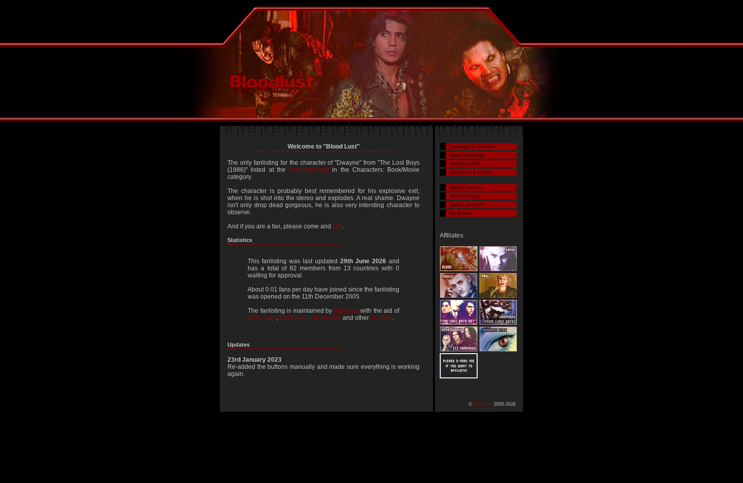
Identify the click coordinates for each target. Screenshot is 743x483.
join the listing (464, 196)
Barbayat (346, 310)
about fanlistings (467, 155)
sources (381, 317)
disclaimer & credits (470, 172)
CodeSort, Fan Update (310, 317)
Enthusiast (262, 317)
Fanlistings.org (309, 169)
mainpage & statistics (472, 146)
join (338, 226)
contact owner (465, 163)
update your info (467, 204)
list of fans (461, 213)
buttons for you (466, 187)
